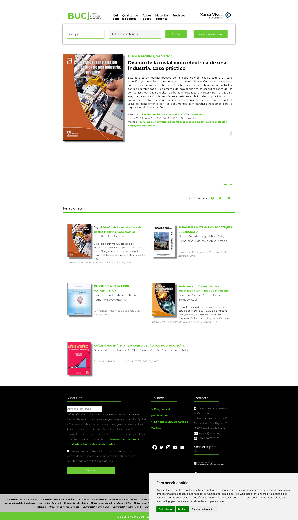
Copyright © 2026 (130, 516)
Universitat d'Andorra (80, 499)
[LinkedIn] (228, 198)
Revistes (179, 15)
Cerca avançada (210, 34)
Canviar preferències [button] (203, 509)
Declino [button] (182, 509)
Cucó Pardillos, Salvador (150, 56)
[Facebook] (212, 198)
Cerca (176, 34)
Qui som (116, 17)
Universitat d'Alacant (53, 499)
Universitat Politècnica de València (160, 114)
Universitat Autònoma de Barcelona (116, 499)
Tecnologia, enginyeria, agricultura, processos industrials (174, 121)
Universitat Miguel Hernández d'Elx (111, 503)
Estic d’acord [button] (166, 509)
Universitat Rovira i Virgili (127, 507)
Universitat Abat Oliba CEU (22, 499)
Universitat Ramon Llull (96, 507)
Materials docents (162, 17)
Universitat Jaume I (50, 503)
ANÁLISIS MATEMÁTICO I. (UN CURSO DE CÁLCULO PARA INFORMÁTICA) (141, 345)
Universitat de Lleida (76, 503)
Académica (198, 114)
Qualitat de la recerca (130, 17)
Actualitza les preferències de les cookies (29, 2)
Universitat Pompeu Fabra (64, 507)
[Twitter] (220, 198)
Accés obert (147, 17)
